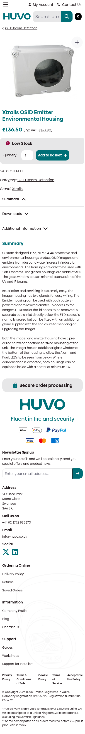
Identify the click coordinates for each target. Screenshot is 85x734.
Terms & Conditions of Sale (24, 679)
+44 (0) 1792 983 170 (16, 522)
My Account (43, 4)
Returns (8, 582)
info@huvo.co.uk (14, 536)
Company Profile (14, 610)
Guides (7, 647)
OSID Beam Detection (21, 28)
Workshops (10, 655)
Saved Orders (12, 590)
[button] (77, 42)
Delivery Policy (13, 574)
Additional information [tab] (21, 228)
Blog (5, 619)
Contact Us (72, 4)
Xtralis (17, 188)
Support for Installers (17, 664)
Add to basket (50, 155)
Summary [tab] (10, 199)
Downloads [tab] (12, 213)
